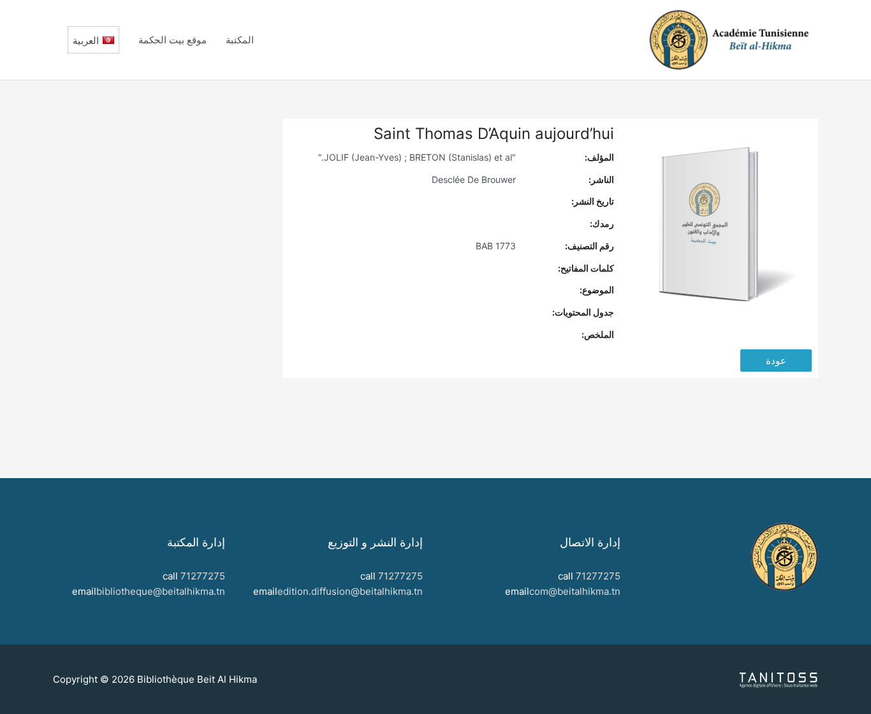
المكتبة (240, 40)
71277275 (598, 576)
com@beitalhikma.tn (574, 591)
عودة (776, 360)
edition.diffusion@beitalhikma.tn (350, 591)
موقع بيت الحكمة (172, 40)
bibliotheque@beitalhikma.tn (160, 591)
